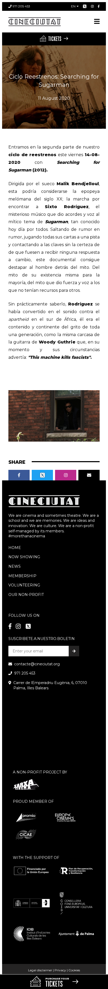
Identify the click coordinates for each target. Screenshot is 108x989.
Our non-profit (26, 594)
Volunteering (24, 585)
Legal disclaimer (40, 970)
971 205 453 (21, 6)
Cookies (74, 970)
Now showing (24, 557)
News (14, 566)
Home (14, 547)
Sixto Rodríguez (63, 206)
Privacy (60, 970)
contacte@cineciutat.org (37, 664)
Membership (22, 576)
